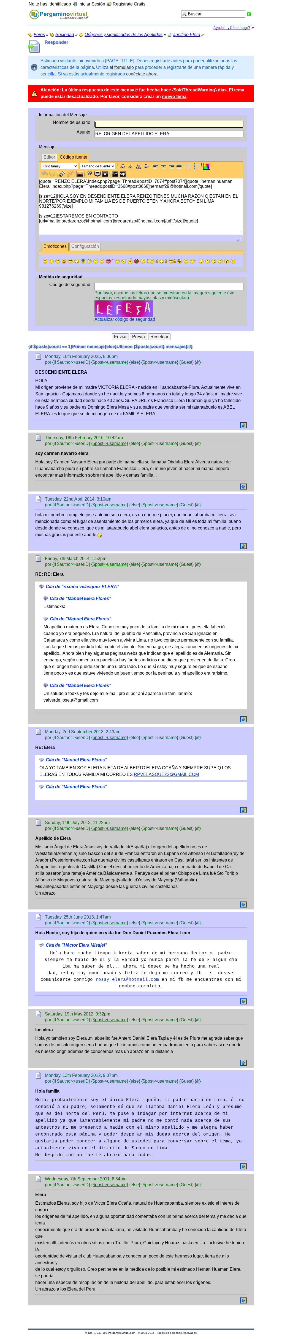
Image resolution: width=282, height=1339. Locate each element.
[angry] (117, 261)
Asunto (83, 132)
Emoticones (55, 246)
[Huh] (95, 261)
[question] (226, 261)
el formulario (122, 67)
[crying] (83, 261)
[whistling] (207, 261)
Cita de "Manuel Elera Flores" (80, 598)
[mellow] (142, 261)
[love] (109, 261)
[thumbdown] (150, 261)
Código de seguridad (69, 284)
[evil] (214, 261)
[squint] (220, 261)
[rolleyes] (89, 261)
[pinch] (186, 261)
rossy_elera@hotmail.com (127, 979)
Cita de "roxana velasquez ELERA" (82, 586)
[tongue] (64, 261)
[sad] (51, 261)
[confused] (130, 261)
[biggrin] (76, 261)
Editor (49, 157)
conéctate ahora (142, 74)
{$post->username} (109, 362)
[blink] (123, 261)
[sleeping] (193, 261)
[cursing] (136, 261)
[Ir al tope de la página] (243, 425)
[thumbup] (172, 261)
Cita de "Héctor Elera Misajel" (76, 945)
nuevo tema (174, 96)
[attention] (233, 261)
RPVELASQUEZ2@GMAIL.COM (166, 774)
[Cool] (70, 261)
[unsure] (102, 261)
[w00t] (179, 261)
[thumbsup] (161, 261)
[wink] (57, 261)
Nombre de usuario (71, 122)
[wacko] (201, 261)
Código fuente (73, 157)
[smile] (45, 261)
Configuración (85, 246)
